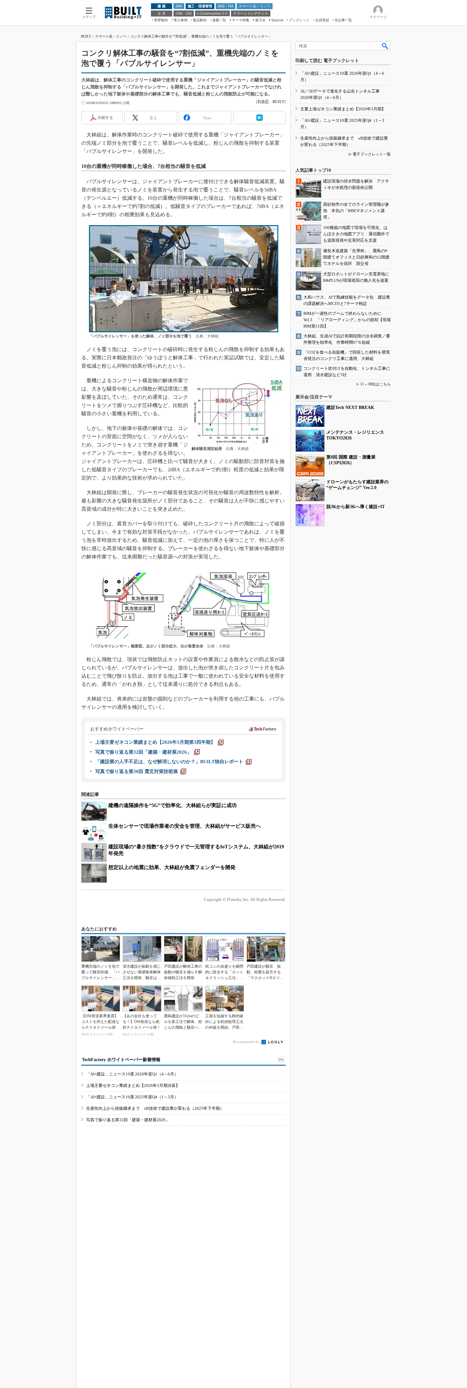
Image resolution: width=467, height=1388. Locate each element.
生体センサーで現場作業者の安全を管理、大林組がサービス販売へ (184, 826)
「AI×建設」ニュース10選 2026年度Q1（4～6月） (132, 1074)
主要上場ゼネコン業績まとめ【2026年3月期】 (343, 109)
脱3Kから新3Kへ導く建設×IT (355, 506)
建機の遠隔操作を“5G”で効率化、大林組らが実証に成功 (172, 805)
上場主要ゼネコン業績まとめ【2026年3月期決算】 (133, 1085)
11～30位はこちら (375, 384)
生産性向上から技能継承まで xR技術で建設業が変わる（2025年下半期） (155, 1108)
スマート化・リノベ (110, 36)
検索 (385, 45)
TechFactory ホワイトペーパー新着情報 (121, 1059)
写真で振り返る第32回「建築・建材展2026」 (128, 1119)
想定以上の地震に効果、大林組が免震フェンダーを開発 (171, 867)
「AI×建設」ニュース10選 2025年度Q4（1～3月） (132, 1097)
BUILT (86, 36)
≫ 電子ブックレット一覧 (369, 154)
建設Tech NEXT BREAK (350, 407)
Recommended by (247, 1042)
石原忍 (263, 102)
